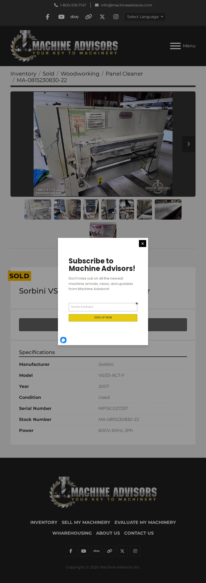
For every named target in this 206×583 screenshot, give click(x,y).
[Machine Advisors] (103, 491)
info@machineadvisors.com (126, 5)
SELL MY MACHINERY (86, 522)
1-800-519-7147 (73, 5)
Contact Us (139, 533)
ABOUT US (108, 533)
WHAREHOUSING (72, 533)
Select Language (143, 16)
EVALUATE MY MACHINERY (145, 522)
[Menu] (175, 46)
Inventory (43, 522)
